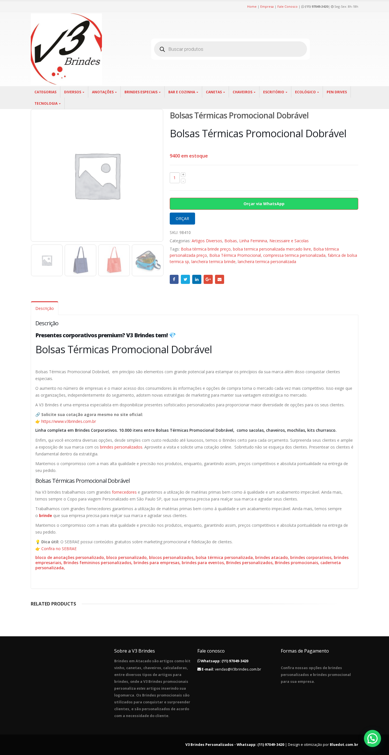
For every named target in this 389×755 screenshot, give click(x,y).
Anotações (103, 92)
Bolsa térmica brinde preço (206, 249)
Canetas (214, 92)
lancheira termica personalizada (267, 261)
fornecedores (124, 492)
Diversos (72, 92)
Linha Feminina (253, 240)
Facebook (174, 279)
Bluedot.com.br (344, 744)
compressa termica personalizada (294, 255)
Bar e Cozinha (181, 92)
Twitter (185, 279)
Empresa (267, 6)
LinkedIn (196, 279)
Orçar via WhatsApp (263, 203)
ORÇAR (182, 218)
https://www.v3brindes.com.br (68, 421)
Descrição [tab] (44, 308)
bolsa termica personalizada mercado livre (272, 249)
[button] (372, 738)
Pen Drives (337, 92)
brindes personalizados (121, 447)
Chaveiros (242, 92)
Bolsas (230, 240)
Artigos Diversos (207, 240)
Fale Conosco (287, 6)
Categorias (45, 92)
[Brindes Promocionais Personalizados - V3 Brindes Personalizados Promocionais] (66, 49)
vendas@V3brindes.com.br (238, 669)
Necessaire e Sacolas (289, 240)
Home (252, 6)
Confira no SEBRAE (59, 548)
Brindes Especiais (140, 92)
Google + (208, 279)
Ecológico (305, 92)
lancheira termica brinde (213, 261)
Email (219, 279)
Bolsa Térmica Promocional (235, 255)
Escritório (273, 92)
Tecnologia (46, 103)
